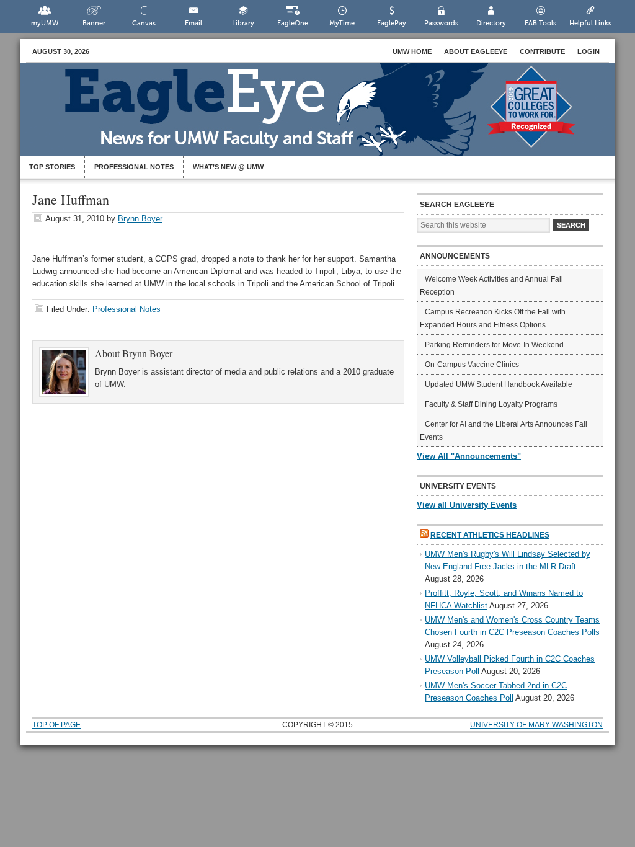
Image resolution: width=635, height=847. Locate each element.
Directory (491, 23)
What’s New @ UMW (228, 167)
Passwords (441, 23)
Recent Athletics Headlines (489, 535)
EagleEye (330, 115)
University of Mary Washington (536, 725)
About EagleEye (475, 51)
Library (243, 23)
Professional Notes (134, 167)
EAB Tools (540, 23)
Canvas (144, 23)
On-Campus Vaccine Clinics (472, 364)
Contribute (542, 51)
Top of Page (56, 725)
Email (193, 23)
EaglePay (391, 23)
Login (588, 51)
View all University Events (467, 505)
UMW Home (412, 51)
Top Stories (52, 167)
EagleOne (292, 23)
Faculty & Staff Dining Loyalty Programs (491, 404)
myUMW (44, 23)
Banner (93, 23)
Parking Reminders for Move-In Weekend (494, 344)
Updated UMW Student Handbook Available (498, 384)
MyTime (342, 23)
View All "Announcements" (469, 456)
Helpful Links (590, 23)
